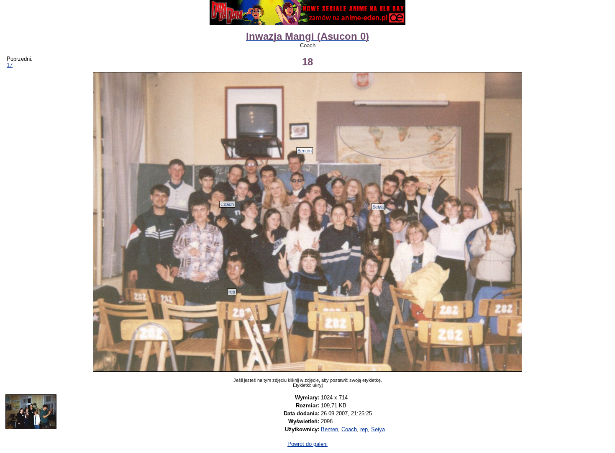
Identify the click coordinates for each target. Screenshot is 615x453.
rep (231, 291)
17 (10, 65)
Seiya (378, 206)
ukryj (318, 385)
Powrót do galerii (307, 444)
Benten (304, 150)
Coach (227, 204)
